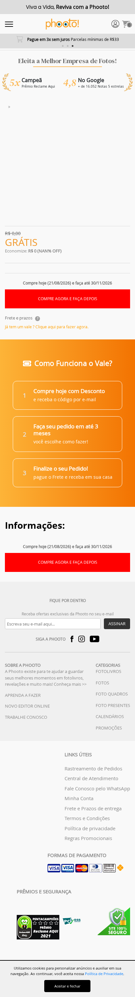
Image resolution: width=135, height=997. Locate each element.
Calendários (110, 716)
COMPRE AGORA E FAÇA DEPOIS (67, 298)
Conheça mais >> (70, 684)
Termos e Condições (87, 818)
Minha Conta (79, 798)
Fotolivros (108, 671)
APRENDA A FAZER (23, 695)
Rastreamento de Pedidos (93, 768)
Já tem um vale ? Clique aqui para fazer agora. (46, 326)
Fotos (102, 683)
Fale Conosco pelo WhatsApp (97, 788)
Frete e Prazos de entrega (93, 808)
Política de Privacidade (104, 973)
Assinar (116, 624)
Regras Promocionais (88, 838)
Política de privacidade (90, 828)
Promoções (109, 728)
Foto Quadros (112, 694)
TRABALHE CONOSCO (26, 717)
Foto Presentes (113, 705)
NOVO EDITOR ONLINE (27, 706)
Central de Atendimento (91, 778)
